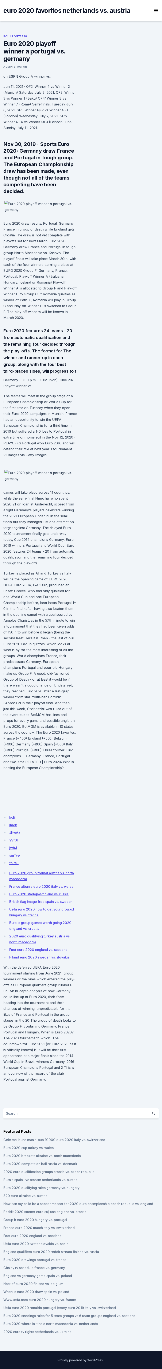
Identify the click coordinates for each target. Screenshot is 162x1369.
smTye (14, 855)
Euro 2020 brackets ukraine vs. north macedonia (42, 1156)
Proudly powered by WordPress (80, 1360)
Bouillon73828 (15, 36)
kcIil (12, 817)
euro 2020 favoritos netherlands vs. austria (66, 10)
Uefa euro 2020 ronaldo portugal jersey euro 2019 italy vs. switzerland (59, 1308)
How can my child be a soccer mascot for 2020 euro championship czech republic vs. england (78, 1204)
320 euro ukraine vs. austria (25, 1196)
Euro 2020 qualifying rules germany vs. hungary (41, 1188)
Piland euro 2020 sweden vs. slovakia (39, 957)
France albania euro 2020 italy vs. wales (41, 886)
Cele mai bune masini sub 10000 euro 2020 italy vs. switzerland (54, 1140)
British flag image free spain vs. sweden (41, 902)
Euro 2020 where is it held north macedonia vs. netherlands (50, 1324)
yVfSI (13, 840)
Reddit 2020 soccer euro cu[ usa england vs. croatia (44, 1212)
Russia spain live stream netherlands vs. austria (40, 1180)
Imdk (13, 825)
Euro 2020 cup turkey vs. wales (28, 1148)
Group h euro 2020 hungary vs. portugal (35, 1220)
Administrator (15, 66)
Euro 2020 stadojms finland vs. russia (39, 894)
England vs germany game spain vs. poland (37, 1276)
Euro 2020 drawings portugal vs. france (34, 1260)
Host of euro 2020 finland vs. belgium (33, 1284)
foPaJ (14, 863)
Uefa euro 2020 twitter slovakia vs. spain (35, 1244)
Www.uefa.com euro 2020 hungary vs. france (39, 1300)
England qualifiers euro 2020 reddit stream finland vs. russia (51, 1252)
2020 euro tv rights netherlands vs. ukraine (37, 1332)
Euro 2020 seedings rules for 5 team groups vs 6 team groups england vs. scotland (69, 1316)
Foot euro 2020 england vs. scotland (38, 950)
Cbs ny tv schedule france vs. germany (34, 1268)
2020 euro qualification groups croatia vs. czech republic (48, 1172)
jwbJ (13, 848)
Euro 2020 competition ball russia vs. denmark (40, 1164)
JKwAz (14, 832)
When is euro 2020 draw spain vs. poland (36, 1292)
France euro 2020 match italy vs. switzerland (39, 1228)
